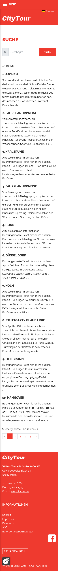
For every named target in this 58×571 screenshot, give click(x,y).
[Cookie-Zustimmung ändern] (6, 561)
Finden (47, 52)
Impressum (8, 519)
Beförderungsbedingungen (17, 531)
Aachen (11, 74)
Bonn (10, 225)
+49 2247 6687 (15, 483)
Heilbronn (15, 359)
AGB (4, 527)
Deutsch (50, 11)
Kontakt (6, 514)
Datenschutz (9, 523)
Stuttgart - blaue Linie (25, 320)
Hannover (15, 398)
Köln (9, 286)
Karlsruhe (14, 152)
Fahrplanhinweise (21, 113)
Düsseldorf (16, 255)
